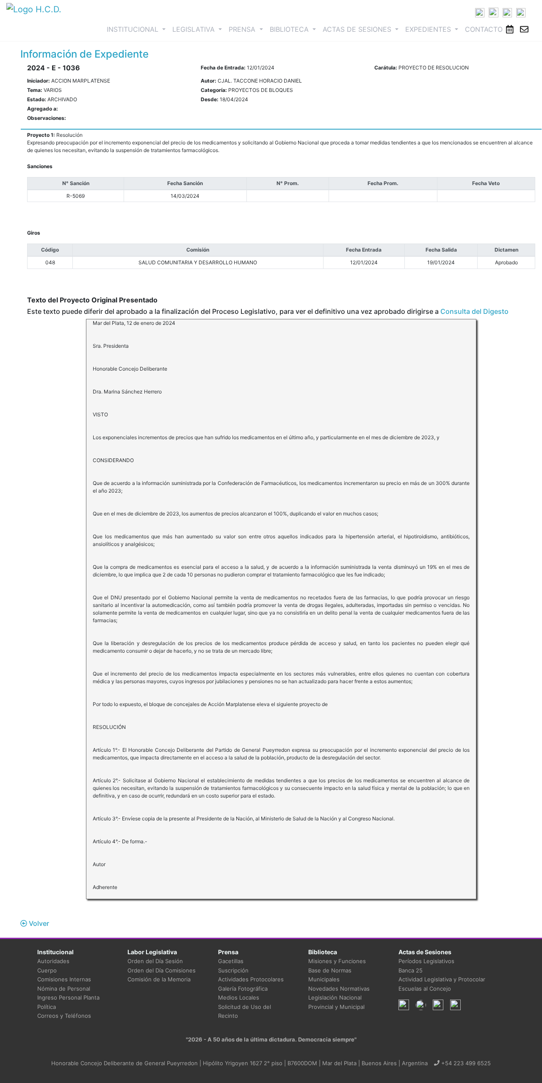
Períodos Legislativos (426, 961)
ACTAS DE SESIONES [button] (358, 29)
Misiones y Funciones (337, 961)
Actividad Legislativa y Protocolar (441, 979)
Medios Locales (238, 997)
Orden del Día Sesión (155, 961)
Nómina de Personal (63, 988)
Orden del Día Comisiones (161, 970)
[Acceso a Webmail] (524, 29)
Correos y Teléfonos (64, 1015)
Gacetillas (230, 961)
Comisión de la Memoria (159, 979)
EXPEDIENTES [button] (429, 29)
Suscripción (233, 970)
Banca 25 (410, 970)
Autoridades (53, 961)
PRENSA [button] (243, 29)
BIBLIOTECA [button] (290, 29)
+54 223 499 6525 (465, 1063)
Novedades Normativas (339, 988)
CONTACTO (484, 29)
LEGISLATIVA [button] (194, 29)
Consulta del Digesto (474, 311)
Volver (38, 923)
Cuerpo (47, 970)
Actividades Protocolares (251, 979)
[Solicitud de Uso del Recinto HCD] (510, 29)
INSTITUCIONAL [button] (138, 29)
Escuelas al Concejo (424, 988)
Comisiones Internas (64, 979)
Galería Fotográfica (243, 988)
